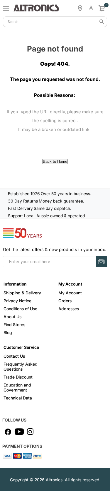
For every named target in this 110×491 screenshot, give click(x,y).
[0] (102, 8)
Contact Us (14, 356)
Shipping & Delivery (22, 292)
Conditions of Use (20, 308)
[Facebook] (8, 431)
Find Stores (14, 324)
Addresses (68, 308)
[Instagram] (30, 431)
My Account (70, 292)
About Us (12, 316)
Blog (8, 332)
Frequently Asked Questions (21, 366)
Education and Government (17, 387)
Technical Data (18, 397)
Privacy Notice (17, 300)
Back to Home (55, 161)
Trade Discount (18, 376)
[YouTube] (19, 431)
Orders (65, 300)
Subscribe (101, 261)
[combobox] (55, 21)
